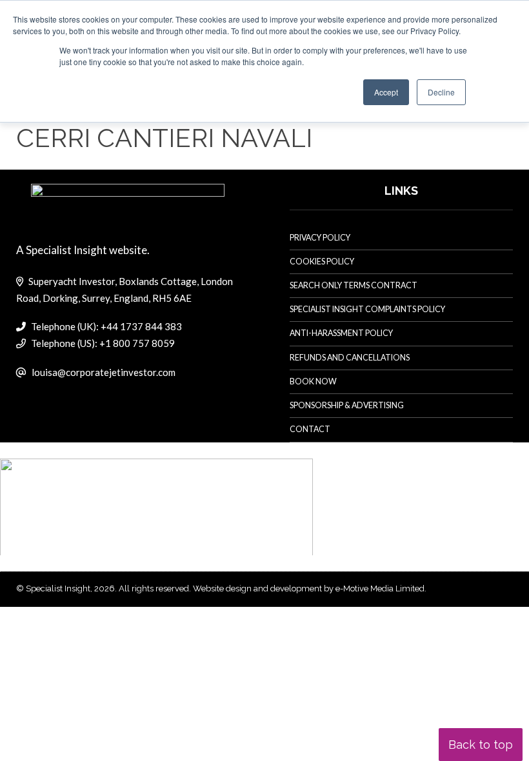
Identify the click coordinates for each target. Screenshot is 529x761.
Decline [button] (441, 91)
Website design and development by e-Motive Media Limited (308, 588)
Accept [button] (386, 91)
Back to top (480, 744)
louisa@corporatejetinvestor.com (103, 372)
